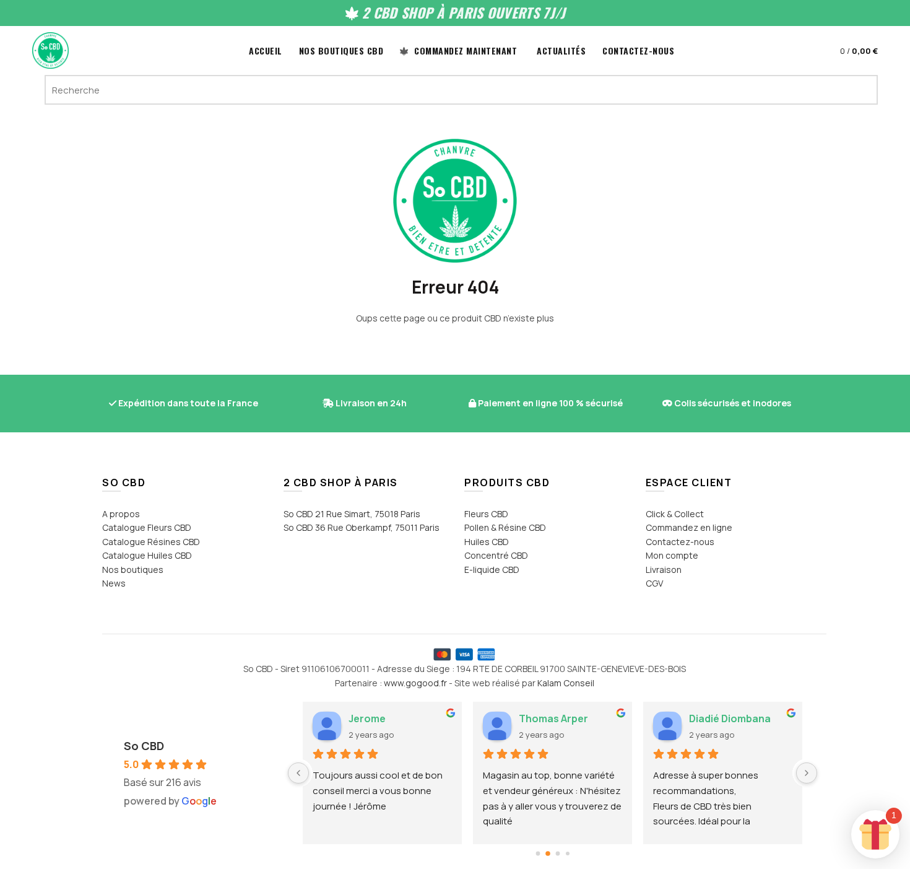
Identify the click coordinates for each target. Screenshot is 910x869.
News (114, 583)
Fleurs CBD (486, 514)
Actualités (561, 50)
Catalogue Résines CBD (151, 542)
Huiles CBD (486, 542)
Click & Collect (675, 514)
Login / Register (802, 50)
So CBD (144, 745)
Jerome (367, 718)
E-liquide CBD (491, 569)
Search (862, 89)
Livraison (664, 569)
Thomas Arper (553, 718)
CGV (654, 583)
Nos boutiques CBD (341, 50)
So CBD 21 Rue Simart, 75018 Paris (352, 514)
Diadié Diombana (730, 718)
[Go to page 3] (568, 853)
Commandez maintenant (465, 50)
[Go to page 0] (537, 854)
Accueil (265, 50)
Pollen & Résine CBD (505, 527)
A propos (121, 514)
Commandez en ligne (689, 527)
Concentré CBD (496, 555)
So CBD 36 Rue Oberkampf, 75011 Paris (362, 527)
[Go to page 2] (557, 854)
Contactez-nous (638, 50)
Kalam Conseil (565, 683)
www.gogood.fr (415, 683)
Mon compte (672, 555)
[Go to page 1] (547, 853)
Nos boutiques (132, 569)
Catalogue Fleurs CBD (146, 527)
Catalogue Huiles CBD (147, 555)
